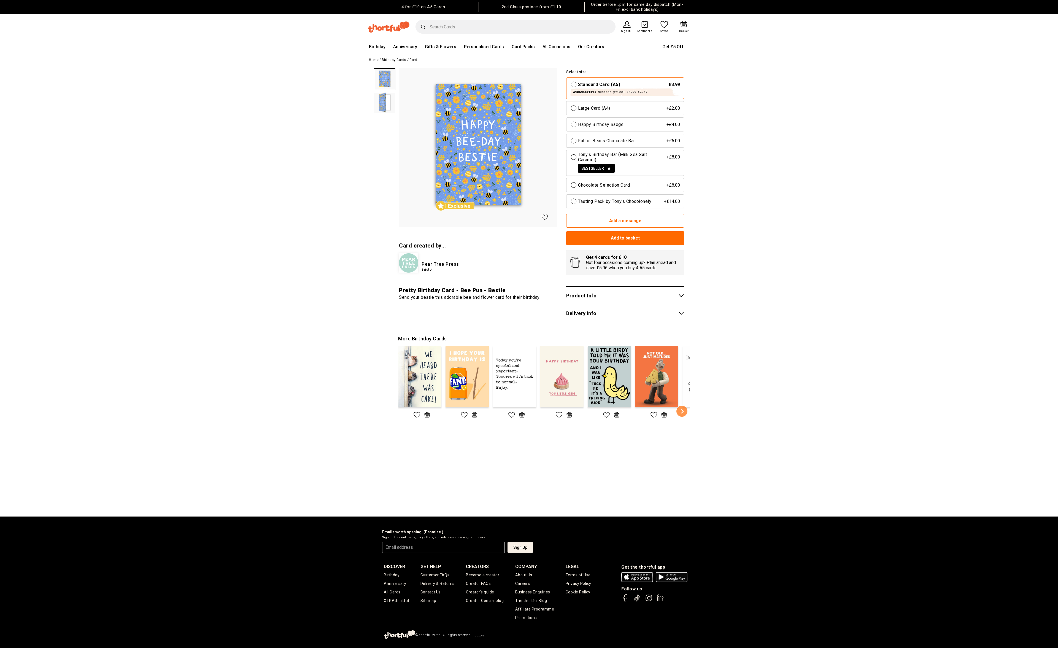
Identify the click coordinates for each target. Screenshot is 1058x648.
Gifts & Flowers (440, 46)
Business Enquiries (532, 592)
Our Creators (591, 46)
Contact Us (430, 592)
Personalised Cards (484, 46)
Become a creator (482, 575)
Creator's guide (480, 592)
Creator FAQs (478, 583)
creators (477, 566)
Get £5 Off (673, 46)
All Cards (392, 592)
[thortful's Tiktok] (637, 600)
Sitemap (428, 600)
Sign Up (520, 547)
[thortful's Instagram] (649, 600)
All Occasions (556, 46)
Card (413, 60)
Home (374, 60)
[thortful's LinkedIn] (661, 600)
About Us (523, 575)
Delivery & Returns (437, 583)
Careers (522, 583)
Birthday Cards (394, 60)
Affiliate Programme (534, 609)
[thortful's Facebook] (625, 600)
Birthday (377, 46)
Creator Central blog (485, 600)
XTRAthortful (396, 600)
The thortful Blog (531, 600)
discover (394, 566)
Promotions (526, 617)
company (526, 566)
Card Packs (523, 46)
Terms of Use (578, 575)
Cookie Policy (578, 592)
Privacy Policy (578, 583)
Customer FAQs (435, 575)
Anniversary (405, 46)
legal (572, 566)
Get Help (430, 566)
